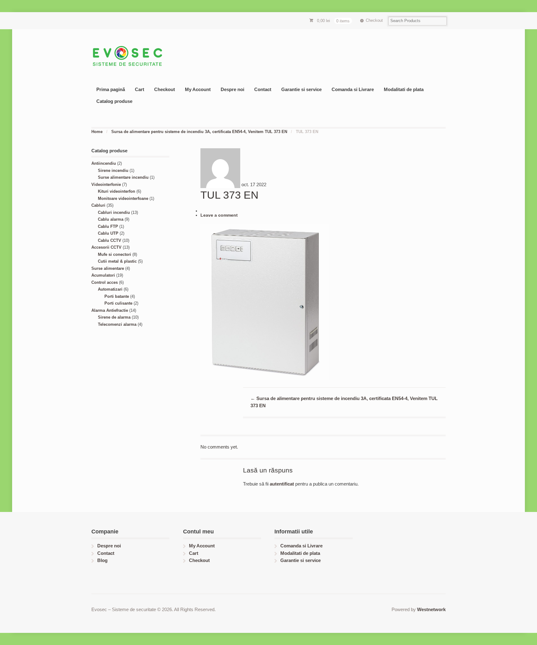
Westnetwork (431, 609)
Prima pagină (110, 89)
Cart (139, 89)
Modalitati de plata (404, 89)
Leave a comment (219, 215)
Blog (102, 560)
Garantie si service (301, 89)
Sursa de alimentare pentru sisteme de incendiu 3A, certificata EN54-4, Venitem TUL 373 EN (199, 131)
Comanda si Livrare (353, 89)
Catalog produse (114, 101)
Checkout (374, 20)
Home (97, 131)
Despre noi (232, 89)
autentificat (282, 483)
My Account (198, 89)
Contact (262, 89)
